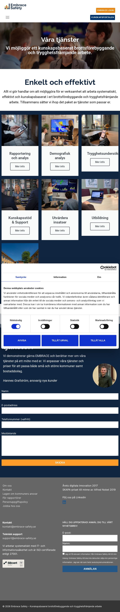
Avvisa (22, 340)
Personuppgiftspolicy (15, 501)
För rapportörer (12, 497)
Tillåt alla (98, 340)
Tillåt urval (60, 340)
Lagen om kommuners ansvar (20, 493)
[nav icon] (7, 17)
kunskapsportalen (102, 17)
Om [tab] (99, 277)
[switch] (45, 326)
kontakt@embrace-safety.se (19, 526)
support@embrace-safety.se (19, 538)
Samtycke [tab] (20, 277)
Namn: (66, 543)
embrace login (105, 10)
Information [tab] (60, 277)
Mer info (20, 166)
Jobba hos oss (11, 505)
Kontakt (7, 489)
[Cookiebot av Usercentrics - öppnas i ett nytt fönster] (102, 268)
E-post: (66, 532)
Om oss (7, 485)
